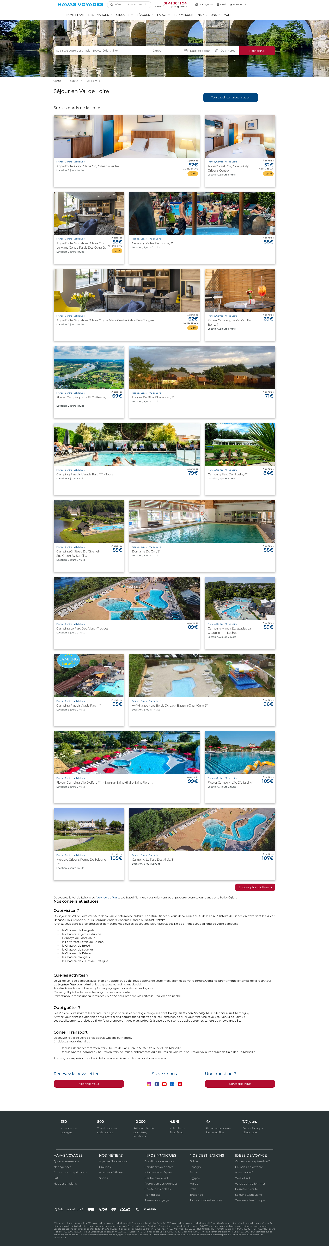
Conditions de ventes (159, 1161)
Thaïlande (196, 1194)
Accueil (57, 80)
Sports (103, 1178)
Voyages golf (243, 1172)
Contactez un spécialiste (70, 1172)
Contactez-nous (240, 1083)
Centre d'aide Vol (156, 1178)
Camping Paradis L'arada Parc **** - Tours (84, 474)
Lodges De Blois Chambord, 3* (153, 397)
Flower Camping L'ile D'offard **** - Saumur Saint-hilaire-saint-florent (104, 782)
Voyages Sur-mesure (113, 1161)
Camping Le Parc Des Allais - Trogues (82, 628)
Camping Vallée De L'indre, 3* (152, 243)
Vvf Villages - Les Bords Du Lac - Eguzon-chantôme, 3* (170, 705)
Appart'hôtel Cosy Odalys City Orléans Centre (87, 166)
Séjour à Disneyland (248, 1194)
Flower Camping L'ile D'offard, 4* (230, 782)
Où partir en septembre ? (252, 1161)
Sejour (74, 80)
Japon (194, 1172)
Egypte (195, 1178)
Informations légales (158, 1172)
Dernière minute (246, 1189)
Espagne (196, 1167)
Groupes (105, 1167)
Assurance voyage (156, 1200)
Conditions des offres (158, 1167)
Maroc (194, 1183)
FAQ (56, 1178)
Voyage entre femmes (250, 1183)
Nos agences (62, 1167)
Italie (193, 1189)
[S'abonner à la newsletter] (231, 4)
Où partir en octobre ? (250, 1167)
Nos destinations (65, 1183)
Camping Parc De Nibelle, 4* (227, 474)
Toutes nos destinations (206, 1200)
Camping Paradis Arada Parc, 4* (78, 705)
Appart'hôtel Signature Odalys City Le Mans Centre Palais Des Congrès (105, 320)
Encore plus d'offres (254, 887)
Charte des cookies (157, 1189)
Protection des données (161, 1183)
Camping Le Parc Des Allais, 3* (153, 859)
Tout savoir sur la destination (230, 97)
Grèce (194, 1161)
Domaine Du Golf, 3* (146, 551)
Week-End (242, 1178)
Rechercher (257, 50)
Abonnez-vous (89, 1083)
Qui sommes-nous (66, 1161)
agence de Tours (108, 897)
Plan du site (152, 1194)
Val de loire (93, 80)
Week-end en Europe (250, 1200)
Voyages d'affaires (111, 1172)
